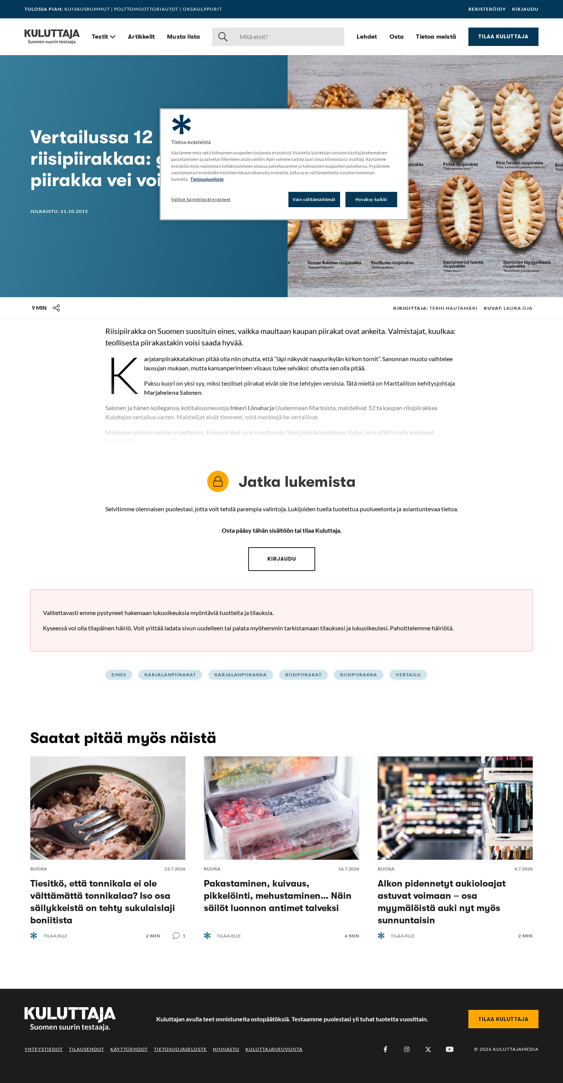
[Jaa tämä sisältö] (56, 307)
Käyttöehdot (129, 1049)
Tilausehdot (86, 1049)
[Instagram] (407, 1049)
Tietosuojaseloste (180, 1049)
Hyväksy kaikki (371, 199)
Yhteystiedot (44, 1049)
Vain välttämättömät (314, 199)
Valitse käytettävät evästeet (201, 199)
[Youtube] (449, 1049)
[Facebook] (385, 1049)
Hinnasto (226, 1049)
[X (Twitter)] (428, 1049)
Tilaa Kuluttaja (503, 36)
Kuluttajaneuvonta (274, 1049)
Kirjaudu (525, 9)
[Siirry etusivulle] (52, 36)
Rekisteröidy (487, 9)
